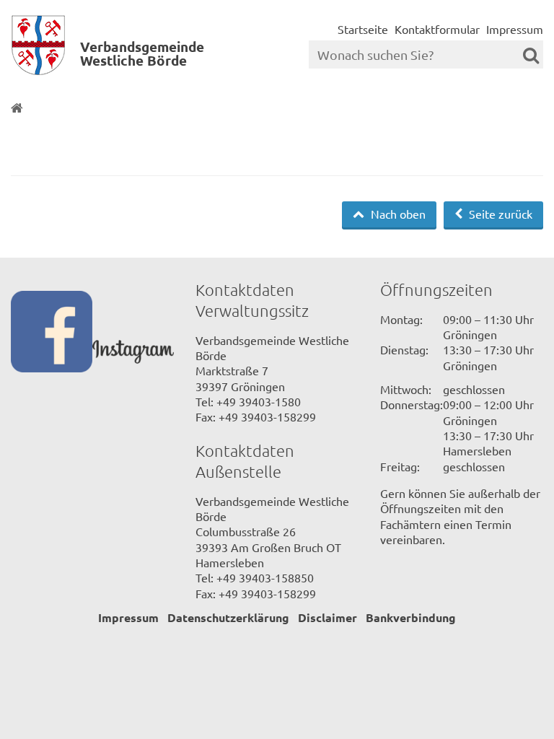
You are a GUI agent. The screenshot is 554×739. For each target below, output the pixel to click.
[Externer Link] (51, 333)
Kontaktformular (437, 29)
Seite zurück (499, 213)
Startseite (363, 29)
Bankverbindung (411, 617)
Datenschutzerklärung (228, 617)
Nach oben (397, 213)
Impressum (514, 29)
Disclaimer (327, 617)
